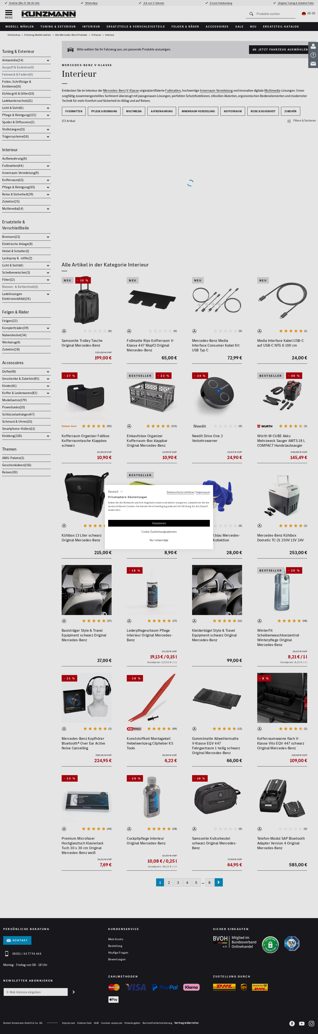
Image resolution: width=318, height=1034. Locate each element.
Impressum (203, 492)
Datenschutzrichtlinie (180, 492)
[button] (115, 491)
